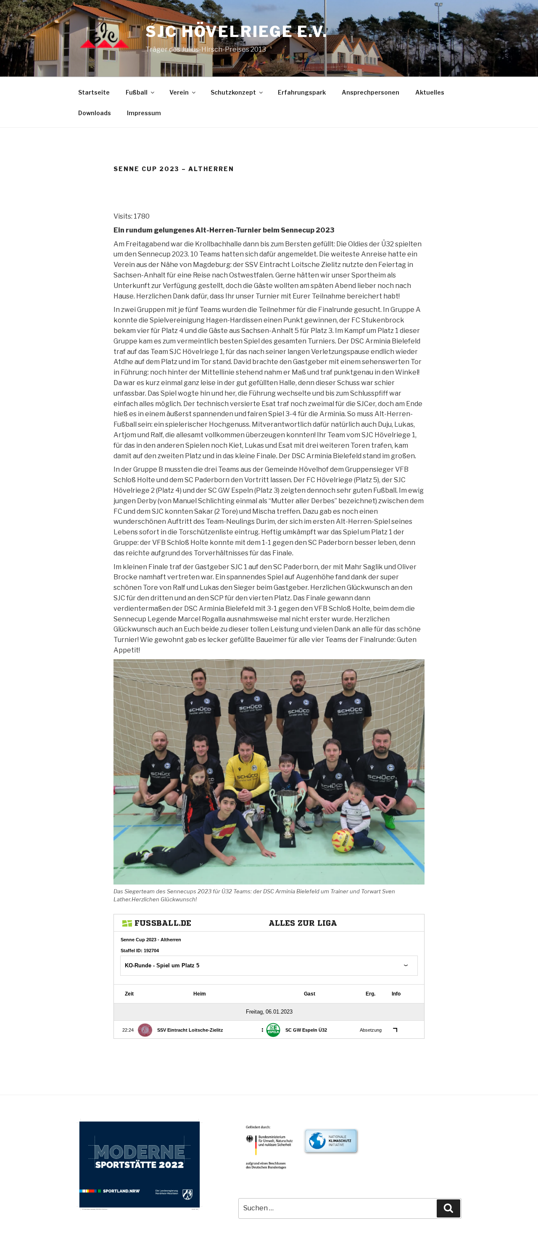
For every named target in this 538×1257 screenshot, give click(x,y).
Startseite (94, 92)
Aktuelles (429, 92)
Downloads (94, 112)
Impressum (144, 112)
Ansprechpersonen (370, 92)
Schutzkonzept (233, 92)
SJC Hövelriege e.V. (236, 31)
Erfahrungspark (302, 92)
